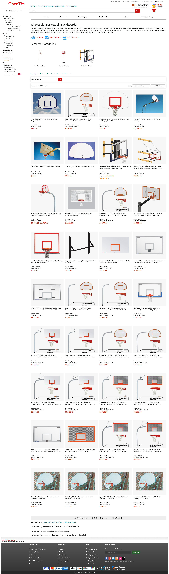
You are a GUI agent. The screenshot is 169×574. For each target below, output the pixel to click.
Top (32, 74)
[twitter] (109, 558)
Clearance (51, 6)
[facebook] (106, 558)
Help (152, 1)
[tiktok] (123, 558)
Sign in (112, 1)
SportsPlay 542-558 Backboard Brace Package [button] (45, 166)
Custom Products (71, 6)
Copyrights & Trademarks (38, 549)
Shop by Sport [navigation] (82, 17)
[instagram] (120, 558)
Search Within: (36, 79)
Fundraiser (62, 555)
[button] (160, 1)
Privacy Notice (34, 552)
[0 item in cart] (154, 11)
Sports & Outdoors (9, 18)
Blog (60, 563)
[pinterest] (116, 558)
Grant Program (63, 561)
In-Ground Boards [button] (40, 66)
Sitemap (33, 563)
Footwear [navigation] (63, 17)
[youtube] (113, 558)
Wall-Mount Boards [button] (87, 66)
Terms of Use (92, 552)
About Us (33, 555)
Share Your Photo (35, 558)
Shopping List (145, 1)
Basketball (9, 22)
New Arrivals (60, 6)
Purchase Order (93, 549)
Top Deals (33, 6)
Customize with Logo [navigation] (147, 17)
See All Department (12, 11)
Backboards (68, 74)
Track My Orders (135, 1)
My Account (126, 1)
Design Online (92, 561)
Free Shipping (42, 6)
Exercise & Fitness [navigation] (104, 17)
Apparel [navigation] (45, 17)
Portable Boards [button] (64, 66)
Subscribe (136, 552)
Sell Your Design (64, 558)
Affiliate (61, 549)
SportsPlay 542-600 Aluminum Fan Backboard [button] (79, 166)
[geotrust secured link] (118, 568)
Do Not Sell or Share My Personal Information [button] (119, 561)
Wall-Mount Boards (14, 31)
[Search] (137, 11)
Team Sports (8, 20)
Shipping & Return (93, 555)
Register (117, 1)
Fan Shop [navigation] (125, 17)
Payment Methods (93, 558)
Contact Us (91, 563)
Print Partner (63, 552)
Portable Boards (13, 28)
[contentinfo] (16, 4)
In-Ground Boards (14, 26)
